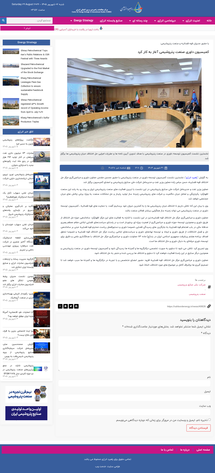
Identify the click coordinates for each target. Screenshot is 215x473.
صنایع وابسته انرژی (111, 21)
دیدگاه (206, 333)
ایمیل (207, 391)
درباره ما (184, 450)
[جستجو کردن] (3, 20)
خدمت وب (100, 466)
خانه (209, 21)
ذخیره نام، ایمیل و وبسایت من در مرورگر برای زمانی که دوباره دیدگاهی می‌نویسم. (162, 420)
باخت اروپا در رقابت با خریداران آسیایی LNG (82, 29)
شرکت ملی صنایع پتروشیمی (191, 284)
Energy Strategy (83, 21)
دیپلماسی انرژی (167, 21)
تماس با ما (167, 450)
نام (209, 377)
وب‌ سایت (205, 406)
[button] (76, 306)
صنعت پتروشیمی (197, 294)
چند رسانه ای (140, 21)
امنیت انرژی (193, 21)
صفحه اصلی (203, 450)
